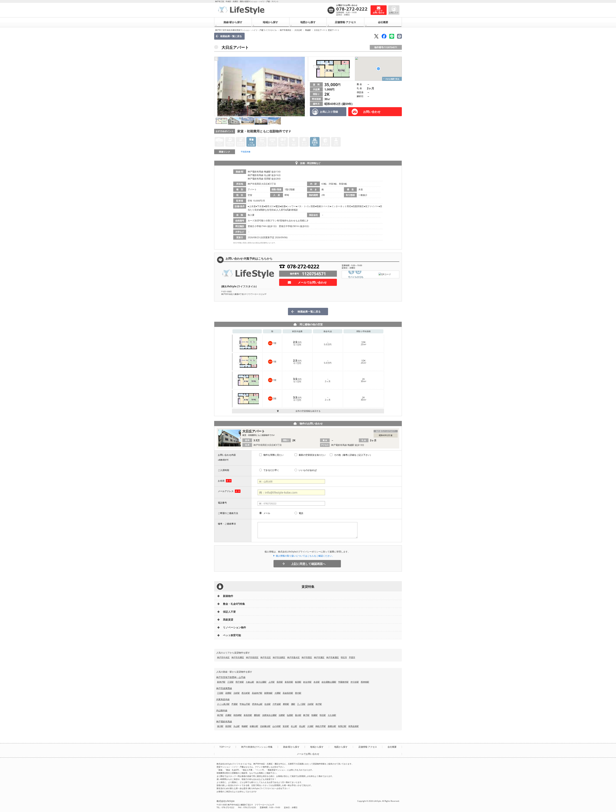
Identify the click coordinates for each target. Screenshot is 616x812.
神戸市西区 (307, 657)
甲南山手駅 (245, 704)
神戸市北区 (265, 657)
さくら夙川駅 (223, 704)
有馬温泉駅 (353, 726)
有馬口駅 (342, 726)
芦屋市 (352, 657)
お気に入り (394, 12)
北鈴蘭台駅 (265, 726)
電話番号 (222, 502)
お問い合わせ (372, 112)
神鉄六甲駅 (320, 726)
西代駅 (298, 693)
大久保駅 (332, 715)
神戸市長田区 (285, 30)
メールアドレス (226, 491)
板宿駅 (298, 681)
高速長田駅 (288, 693)
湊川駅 (220, 726)
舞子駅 (306, 715)
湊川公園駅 (261, 681)
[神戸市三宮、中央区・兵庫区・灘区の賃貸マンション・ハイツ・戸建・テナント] (272, 10)
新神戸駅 (221, 681)
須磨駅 (282, 715)
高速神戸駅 (257, 693)
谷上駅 (294, 726)
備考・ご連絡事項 (227, 523)
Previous (217, 86)
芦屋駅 (234, 704)
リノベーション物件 (234, 627)
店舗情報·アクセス (345, 22)
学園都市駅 (343, 681)
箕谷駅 (286, 726)
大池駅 (310, 726)
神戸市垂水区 (293, 657)
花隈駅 (228, 693)
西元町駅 (246, 693)
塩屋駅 (290, 715)
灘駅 (293, 704)
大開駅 (277, 693)
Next (304, 86)
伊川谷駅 (355, 681)
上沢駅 (271, 681)
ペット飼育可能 (232, 635)
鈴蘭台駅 (254, 726)
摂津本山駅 (257, 704)
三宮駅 (230, 681)
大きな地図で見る (392, 79)
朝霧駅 (314, 715)
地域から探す (270, 22)
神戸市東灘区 (332, 657)
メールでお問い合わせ (312, 282)
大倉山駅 (250, 681)
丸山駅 (236, 726)
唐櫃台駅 (332, 726)
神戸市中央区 (223, 657)
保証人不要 (229, 611)
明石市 (344, 657)
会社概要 (383, 22)
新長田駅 (289, 681)
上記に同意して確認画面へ (308, 564)
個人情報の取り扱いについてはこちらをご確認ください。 (305, 555)
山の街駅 (276, 726)
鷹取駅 (257, 715)
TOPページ (225, 747)
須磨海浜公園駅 (269, 715)
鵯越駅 (308, 30)
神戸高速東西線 (224, 688)
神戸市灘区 (319, 657)
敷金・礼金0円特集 (234, 604)
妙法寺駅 (307, 681)
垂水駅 (298, 715)
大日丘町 (298, 30)
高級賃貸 (228, 619)
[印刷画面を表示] (399, 36)
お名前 (221, 480)
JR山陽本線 (221, 710)
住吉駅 (267, 704)
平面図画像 (245, 151)
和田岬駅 (237, 715)
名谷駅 (316, 681)
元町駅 (236, 693)
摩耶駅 (286, 704)
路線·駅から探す (233, 22)
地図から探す (308, 22)
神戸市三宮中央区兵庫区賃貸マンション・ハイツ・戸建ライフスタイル (246, 30)
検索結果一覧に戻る (231, 36)
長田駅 (280, 681)
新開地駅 (268, 693)
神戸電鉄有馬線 (224, 721)
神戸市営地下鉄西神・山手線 (230, 677)
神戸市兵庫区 (237, 657)
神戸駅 (319, 704)
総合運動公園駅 (329, 681)
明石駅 (323, 715)
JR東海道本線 (223, 699)
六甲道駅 (277, 704)
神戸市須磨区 (279, 657)
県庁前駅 (239, 681)
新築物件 (228, 596)
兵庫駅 (228, 715)
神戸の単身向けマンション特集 (257, 747)
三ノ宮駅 (301, 704)
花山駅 (302, 726)
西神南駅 (365, 681)
